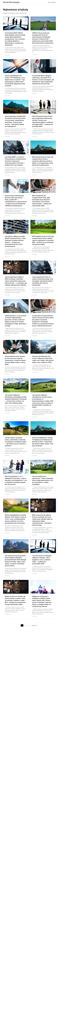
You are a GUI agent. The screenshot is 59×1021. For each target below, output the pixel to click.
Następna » (34, 625)
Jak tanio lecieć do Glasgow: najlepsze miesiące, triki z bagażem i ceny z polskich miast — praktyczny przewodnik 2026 (42, 560)
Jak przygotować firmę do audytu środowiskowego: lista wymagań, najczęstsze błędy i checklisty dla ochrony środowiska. (42, 281)
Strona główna (52, 2)
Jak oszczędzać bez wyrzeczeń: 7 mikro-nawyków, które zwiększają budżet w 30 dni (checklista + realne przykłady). (42, 480)
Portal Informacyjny (11, 2)
